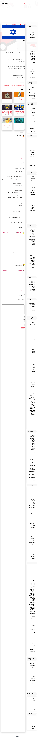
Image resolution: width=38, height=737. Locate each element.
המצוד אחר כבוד (32, 629)
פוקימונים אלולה (32, 198)
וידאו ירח (33, 552)
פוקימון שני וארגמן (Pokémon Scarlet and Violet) (32, 440)
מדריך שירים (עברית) (33, 115)
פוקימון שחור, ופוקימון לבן (32, 466)
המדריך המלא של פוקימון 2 (32, 221)
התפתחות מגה (32, 71)
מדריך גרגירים (32, 183)
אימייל (23, 319)
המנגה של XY (33, 294)
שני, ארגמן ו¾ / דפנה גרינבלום (32, 408)
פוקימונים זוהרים (32, 126)
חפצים (34, 364)
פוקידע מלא (33, 176)
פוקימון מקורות (32, 73)
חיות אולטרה (33, 196)
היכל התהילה (33, 685)
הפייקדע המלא (32, 665)
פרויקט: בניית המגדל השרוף (32, 584)
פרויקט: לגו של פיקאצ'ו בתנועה (32, 571)
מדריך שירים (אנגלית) (33, 118)
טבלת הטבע (33, 185)
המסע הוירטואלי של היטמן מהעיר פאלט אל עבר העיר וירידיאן (32, 240)
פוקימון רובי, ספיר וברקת (32, 472)
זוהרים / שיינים (32, 667)
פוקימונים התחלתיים (33, 352)
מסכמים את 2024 (32, 161)
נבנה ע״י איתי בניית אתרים (16, 734)
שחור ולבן (33, 525)
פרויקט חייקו (33, 645)
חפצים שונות (33, 384)
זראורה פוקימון (19, 232)
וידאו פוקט (33, 516)
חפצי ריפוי (33, 380)
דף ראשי (33, 87)
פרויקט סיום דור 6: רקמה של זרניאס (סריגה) (32, 590)
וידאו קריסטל (33, 534)
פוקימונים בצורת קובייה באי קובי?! (32, 54)
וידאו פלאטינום (32, 546)
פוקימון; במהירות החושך (32, 632)
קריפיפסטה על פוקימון (32, 643)
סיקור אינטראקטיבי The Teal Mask (32, 423)
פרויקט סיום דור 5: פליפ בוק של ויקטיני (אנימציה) (32, 594)
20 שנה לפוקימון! (32, 154)
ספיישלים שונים (32, 77)
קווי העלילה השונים (32, 328)
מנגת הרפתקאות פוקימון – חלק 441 (19, 99)
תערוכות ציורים (32, 651)
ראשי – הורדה (32, 663)
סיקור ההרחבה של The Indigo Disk (32, 427)
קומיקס (33, 709)
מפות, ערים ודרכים (32, 674)
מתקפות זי (33, 194)
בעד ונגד (33, 251)
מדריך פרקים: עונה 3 (32, 96)
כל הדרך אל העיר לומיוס (32, 234)
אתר (24, 323)
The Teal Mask (32, 521)
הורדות (34, 480)
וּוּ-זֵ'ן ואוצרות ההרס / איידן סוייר (32, 567)
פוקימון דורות (32, 69)
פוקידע (33, 347)
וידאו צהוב (33, 538)
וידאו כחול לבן (32, 558)
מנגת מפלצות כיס (32, 292)
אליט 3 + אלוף (32, 672)
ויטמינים (33, 373)
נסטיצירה (33, 647)
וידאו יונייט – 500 (32, 505)
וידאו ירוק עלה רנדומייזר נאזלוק (32, 550)
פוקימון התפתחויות (32, 64)
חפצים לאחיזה (32, 382)
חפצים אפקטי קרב (32, 376)
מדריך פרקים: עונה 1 (32, 90)
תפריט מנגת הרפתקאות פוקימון (32, 282)
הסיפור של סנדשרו (32, 640)
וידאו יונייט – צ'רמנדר (33, 500)
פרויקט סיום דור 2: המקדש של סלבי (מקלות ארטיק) (32, 608)
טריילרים (33, 326)
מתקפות (33, 393)
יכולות (34, 391)
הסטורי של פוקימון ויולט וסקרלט (32, 414)
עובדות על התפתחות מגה (32, 258)
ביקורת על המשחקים (33, 417)
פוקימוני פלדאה (32, 205)
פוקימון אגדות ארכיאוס (32, 444)
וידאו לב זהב (33, 556)
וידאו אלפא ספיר (32, 542)
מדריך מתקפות (32, 178)
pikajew (20, 270)
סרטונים (33, 707)
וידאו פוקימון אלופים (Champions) (32, 490)
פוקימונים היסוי (32, 203)
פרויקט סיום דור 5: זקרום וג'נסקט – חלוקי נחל (32, 574)
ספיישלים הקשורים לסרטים (32, 35)
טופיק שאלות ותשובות (33, 683)
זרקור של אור (33, 246)
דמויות (34, 345)
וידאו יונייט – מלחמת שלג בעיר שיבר (32, 513)
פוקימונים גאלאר (32, 201)
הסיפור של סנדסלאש (33, 637)
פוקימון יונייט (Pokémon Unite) (32, 436)
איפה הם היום (33, 248)
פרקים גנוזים (33, 124)
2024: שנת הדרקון (32, 163)
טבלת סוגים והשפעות (33, 188)
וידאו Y (33, 544)
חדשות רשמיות (32, 324)
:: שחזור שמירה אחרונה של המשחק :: (32, 398)
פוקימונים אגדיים (32, 362)
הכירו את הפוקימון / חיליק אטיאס (32, 411)
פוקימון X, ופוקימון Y (32, 463)
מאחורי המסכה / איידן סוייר (32, 581)
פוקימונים (33, 349)
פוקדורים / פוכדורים (33, 367)
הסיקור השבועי (32, 150)
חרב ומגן (33, 446)
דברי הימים (33, 75)
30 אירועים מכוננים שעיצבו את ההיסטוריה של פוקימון (32, 167)
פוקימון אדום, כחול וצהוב (32, 478)
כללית (34, 653)
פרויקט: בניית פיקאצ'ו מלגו (32, 587)
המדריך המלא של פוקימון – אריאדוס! (19, 112)
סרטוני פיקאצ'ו (32, 32)
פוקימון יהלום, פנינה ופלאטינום (32, 469)
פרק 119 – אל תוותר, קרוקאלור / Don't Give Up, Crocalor (7, 125)
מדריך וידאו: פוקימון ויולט (33, 402)
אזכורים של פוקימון (32, 253)
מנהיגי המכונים (32, 669)
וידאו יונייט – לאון (32, 497)
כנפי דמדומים (32, 67)
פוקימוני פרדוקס (32, 214)
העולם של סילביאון (32, 623)
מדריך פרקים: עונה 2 (32, 93)
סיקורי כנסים (33, 152)
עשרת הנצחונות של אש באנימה (32, 270)
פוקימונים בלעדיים (32, 354)
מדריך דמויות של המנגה (32, 287)
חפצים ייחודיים (32, 678)
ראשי (34, 698)
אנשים (34, 705)
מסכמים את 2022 (32, 158)
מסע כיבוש (33, 457)
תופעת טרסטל (32, 210)
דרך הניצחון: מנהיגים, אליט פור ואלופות (32, 331)
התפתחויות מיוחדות (32, 388)
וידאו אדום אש (32, 531)
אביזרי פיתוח (33, 386)
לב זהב (34, 540)
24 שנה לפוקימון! (32, 156)
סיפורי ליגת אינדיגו (32, 621)
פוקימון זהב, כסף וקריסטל (32, 475)
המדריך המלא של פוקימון (32, 217)
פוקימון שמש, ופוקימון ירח (32, 460)
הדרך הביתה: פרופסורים (33, 343)
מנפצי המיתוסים (32, 255)
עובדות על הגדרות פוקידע (32, 264)
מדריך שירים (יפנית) (33, 121)
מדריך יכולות (33, 180)
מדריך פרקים (33, 110)
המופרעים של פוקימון (32, 244)
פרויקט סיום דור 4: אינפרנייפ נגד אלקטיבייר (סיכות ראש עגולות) (32, 599)
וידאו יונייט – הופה (32, 507)
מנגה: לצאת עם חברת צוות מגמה (32, 290)
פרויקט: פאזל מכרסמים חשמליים (32, 578)
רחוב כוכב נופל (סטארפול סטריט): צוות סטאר (32, 339)
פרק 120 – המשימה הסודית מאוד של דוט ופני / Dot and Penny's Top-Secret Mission (19, 126)
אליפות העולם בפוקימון (32, 129)
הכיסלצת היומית (32, 308)
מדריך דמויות (33, 98)
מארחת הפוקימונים (32, 47)
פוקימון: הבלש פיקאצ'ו (32, 38)
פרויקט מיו (33, 131)
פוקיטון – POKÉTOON (33, 59)
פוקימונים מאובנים (32, 212)
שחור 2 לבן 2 (33, 454)
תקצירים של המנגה (32, 284)
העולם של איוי (32, 625)
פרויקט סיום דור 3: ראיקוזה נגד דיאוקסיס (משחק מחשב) (32, 604)
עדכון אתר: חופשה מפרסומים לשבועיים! (8, 100)
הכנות (34, 700)
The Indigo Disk (32, 519)
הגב (21, 158)
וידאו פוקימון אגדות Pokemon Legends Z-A (32, 494)
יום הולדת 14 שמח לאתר (32, 145)
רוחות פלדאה (33, 49)
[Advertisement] (19, 14)
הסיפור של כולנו (32, 618)
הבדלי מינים (33, 190)
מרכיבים (33, 371)
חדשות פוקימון (32, 139)
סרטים (34, 30)
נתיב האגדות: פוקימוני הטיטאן (32, 336)
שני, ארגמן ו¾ (32, 611)
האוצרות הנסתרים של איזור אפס (32, 304)
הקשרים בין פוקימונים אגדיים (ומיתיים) (32, 230)
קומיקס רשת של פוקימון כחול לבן (32, 688)
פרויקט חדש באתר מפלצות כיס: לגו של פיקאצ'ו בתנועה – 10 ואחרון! (7, 112)
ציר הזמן (33, 108)
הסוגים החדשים (32, 676)
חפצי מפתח (33, 378)
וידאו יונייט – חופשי (33, 510)
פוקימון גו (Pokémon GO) (32, 449)
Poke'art (33, 634)
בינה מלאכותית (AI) (32, 236)
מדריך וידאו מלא (32, 680)
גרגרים (34, 369)
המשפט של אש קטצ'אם (32, 616)
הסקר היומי (33, 306)
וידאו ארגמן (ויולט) (32, 523)
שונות (34, 272)
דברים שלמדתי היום (32, 405)
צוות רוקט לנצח (32, 613)
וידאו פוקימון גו (32, 554)
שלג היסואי (33, 56)
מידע (34, 312)
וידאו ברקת (33, 527)
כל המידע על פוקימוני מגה (33, 261)
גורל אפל (33, 627)
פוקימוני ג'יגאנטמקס (33, 208)
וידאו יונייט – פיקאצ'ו (33, 503)
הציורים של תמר (32, 649)
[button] (24, 3)
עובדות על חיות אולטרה (32, 267)
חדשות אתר (33, 142)
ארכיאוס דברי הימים (32, 62)
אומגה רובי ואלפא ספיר (32, 452)
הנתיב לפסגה (33, 51)
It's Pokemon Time (32, 148)
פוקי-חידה (33, 310)
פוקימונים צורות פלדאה (32, 357)
